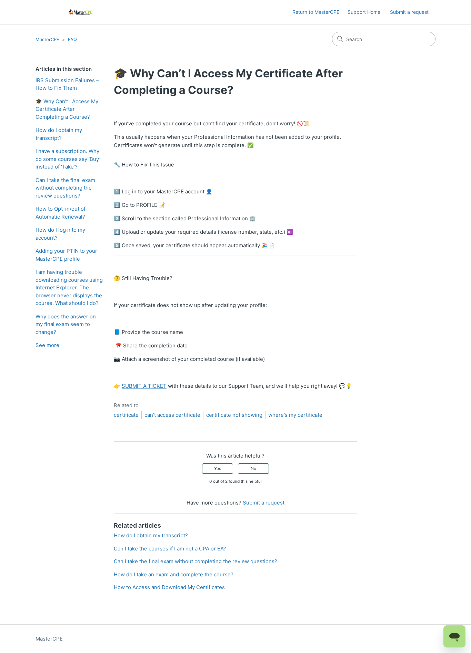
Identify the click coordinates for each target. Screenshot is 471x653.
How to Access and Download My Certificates (169, 587)
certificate (126, 415)
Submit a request (409, 12)
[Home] (81, 12)
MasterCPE (47, 39)
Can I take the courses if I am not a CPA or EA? (170, 548)
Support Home (364, 12)
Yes (217, 468)
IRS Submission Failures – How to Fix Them (67, 84)
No (253, 468)
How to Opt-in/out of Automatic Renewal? (61, 212)
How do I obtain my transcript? (59, 134)
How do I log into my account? (60, 234)
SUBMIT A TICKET (144, 386)
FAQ (72, 39)
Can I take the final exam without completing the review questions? (65, 188)
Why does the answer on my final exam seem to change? (66, 324)
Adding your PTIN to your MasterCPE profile (66, 255)
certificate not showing (234, 415)
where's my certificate (295, 415)
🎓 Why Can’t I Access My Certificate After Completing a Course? (67, 109)
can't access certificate (172, 415)
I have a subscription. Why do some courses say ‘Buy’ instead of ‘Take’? (68, 159)
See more (47, 345)
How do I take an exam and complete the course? (173, 574)
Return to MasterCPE (315, 12)
